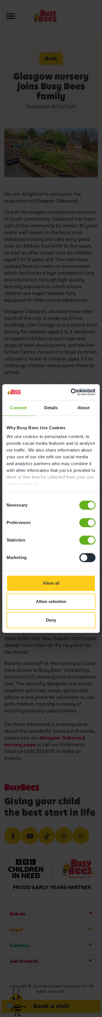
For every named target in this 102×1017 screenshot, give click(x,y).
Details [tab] (51, 407)
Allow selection (51, 601)
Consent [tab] (18, 407)
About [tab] (83, 407)
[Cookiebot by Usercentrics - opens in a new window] (71, 392)
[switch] (87, 522)
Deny (51, 620)
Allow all (51, 583)
